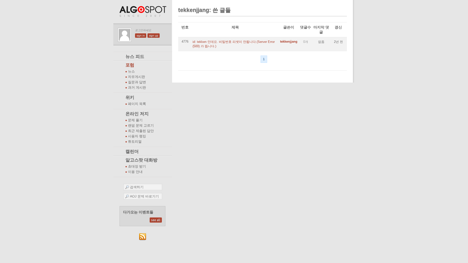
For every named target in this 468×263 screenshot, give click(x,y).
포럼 (130, 65)
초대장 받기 (137, 166)
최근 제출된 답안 (141, 131)
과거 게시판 (137, 87)
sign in (140, 35)
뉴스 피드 (135, 56)
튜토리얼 (135, 141)
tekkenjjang (288, 41)
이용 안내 (135, 172)
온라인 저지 (137, 113)
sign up (153, 35)
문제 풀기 (135, 120)
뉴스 (131, 71)
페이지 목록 (137, 104)
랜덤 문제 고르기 (141, 125)
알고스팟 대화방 (141, 160)
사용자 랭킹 (137, 136)
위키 (130, 97)
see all (155, 220)
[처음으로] (143, 10)
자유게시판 (136, 77)
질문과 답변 (137, 82)
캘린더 (132, 151)
